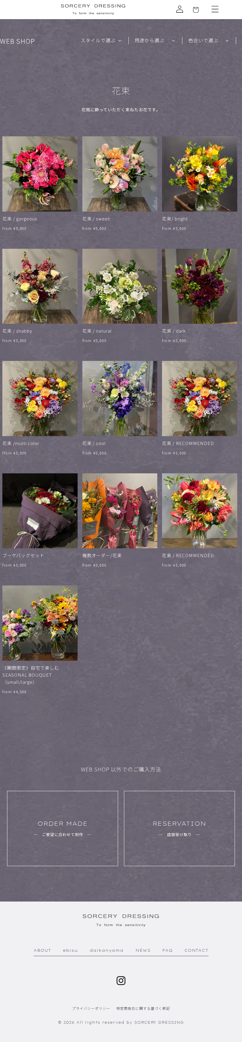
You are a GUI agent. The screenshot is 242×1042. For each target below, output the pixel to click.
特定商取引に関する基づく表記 (143, 1008)
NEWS (143, 950)
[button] (215, 9)
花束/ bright (175, 218)
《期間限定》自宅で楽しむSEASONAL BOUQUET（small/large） (30, 675)
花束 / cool (94, 443)
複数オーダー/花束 (102, 555)
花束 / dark (174, 331)
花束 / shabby (17, 331)
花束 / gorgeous (19, 218)
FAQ (167, 950)
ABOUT (42, 950)
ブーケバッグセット (23, 555)
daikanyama (107, 950)
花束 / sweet (96, 218)
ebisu (70, 950)
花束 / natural (97, 331)
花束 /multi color (20, 443)
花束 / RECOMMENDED (188, 443)
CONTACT (196, 950)
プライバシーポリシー (91, 1008)
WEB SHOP (17, 40)
